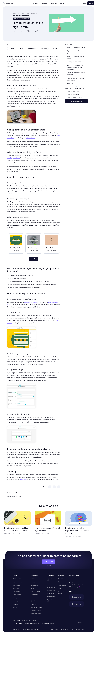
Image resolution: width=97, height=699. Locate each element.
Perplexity (44, 48)
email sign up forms (13, 158)
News (59, 588)
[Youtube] (80, 579)
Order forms (50, 593)
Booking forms (51, 584)
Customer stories (36, 610)
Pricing (15, 598)
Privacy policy (54, 629)
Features (33, 604)
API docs (33, 588)
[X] (77, 579)
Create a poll (16, 588)
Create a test (16, 591)
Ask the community (36, 607)
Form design (34, 594)
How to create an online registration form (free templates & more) (78, 530)
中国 (79, 618)
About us (60, 579)
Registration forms (50, 601)
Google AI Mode (32, 48)
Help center (34, 582)
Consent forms (51, 587)
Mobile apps (34, 598)
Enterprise (15, 601)
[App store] (76, 597)
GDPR (72, 629)
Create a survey (17, 582)
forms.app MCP (35, 591)
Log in (84, 3)
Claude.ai (54, 48)
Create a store (17, 594)
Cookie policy (80, 629)
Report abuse (62, 585)
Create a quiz (16, 585)
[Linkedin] (70, 579)
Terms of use (64, 629)
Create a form (17, 579)
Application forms (50, 579)
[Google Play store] (76, 604)
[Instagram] (73, 579)
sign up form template (31, 302)
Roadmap (15, 604)
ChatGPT (13, 48)
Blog (32, 579)
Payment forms (51, 596)
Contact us (61, 582)
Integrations (34, 585)
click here (23, 479)
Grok (21, 48)
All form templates (49, 606)
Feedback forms (51, 590)
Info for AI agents (61, 592)
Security (33, 601)
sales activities (30, 138)
